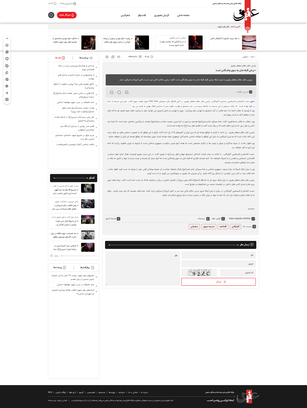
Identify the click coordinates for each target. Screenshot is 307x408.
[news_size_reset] (119, 92)
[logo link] (246, 15)
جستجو (102, 392)
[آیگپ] (7, 59)
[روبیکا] (7, 86)
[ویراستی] (7, 51)
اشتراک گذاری (111, 218)
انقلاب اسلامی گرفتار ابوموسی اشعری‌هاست (75, 144)
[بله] (7, 66)
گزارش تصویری (161, 15)
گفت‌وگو (142, 15)
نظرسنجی (91, 392)
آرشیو (81, 392)
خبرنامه (121, 392)
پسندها (202, 218)
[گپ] (7, 79)
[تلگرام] (7, 92)
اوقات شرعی (60, 392)
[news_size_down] (112, 92)
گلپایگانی (235, 226)
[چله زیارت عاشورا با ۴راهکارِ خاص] (249, 43)
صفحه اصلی (183, 15)
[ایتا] (7, 72)
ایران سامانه (52, 400)
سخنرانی (194, 226)
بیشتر (56, 255)
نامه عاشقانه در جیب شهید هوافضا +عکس (75, 102)
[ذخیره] (112, 57)
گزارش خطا (216, 218)
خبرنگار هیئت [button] (65, 15)
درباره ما (144, 392)
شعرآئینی (125, 15)
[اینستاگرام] (7, 99)
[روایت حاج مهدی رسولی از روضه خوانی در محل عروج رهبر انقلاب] (142, 43)
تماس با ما (133, 392)
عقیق (252, 101)
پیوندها (112, 392)
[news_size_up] (127, 92)
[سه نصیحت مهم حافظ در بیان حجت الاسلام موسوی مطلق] (87, 234)
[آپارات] (7, 45)
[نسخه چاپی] (107, 57)
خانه (252, 56)
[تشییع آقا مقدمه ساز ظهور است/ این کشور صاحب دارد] (87, 190)
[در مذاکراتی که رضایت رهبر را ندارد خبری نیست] (196, 43)
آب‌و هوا (72, 392)
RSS (50, 392)
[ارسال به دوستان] (118, 57)
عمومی (245, 56)
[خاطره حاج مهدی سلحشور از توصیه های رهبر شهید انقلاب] (88, 43)
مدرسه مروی (208, 226)
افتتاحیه (223, 226)
